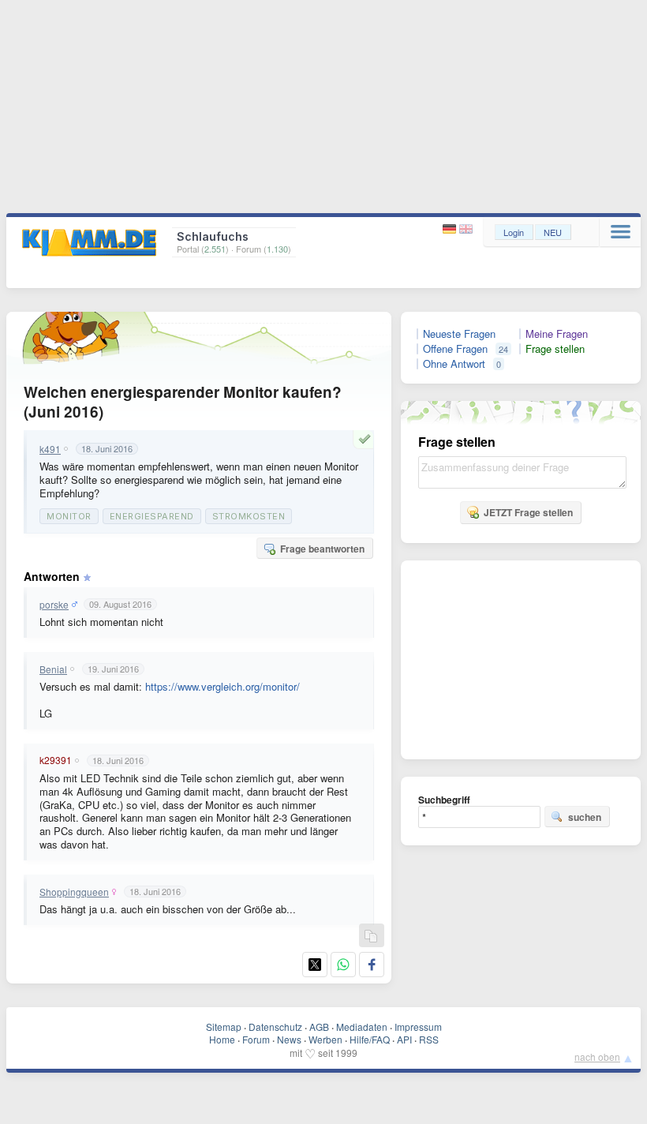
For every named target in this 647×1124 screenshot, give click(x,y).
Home (222, 1039)
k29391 (55, 760)
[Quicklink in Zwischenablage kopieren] (371, 936)
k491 (50, 449)
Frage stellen (555, 349)
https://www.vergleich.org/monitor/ (222, 686)
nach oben (597, 1056)
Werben (325, 1039)
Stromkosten (249, 516)
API (404, 1039)
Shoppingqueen (74, 892)
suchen (584, 817)
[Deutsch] (451, 229)
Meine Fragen (556, 334)
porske (54, 604)
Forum (256, 1039)
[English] (466, 229)
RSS (429, 1039)
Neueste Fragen (459, 334)
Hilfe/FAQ (370, 1039)
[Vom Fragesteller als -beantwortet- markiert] (367, 439)
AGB (319, 1026)
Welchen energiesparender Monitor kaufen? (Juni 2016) (183, 401)
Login (513, 232)
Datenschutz (275, 1026)
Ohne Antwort (454, 364)
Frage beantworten (322, 548)
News (289, 1039)
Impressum (418, 1026)
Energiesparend (152, 516)
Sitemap (223, 1026)
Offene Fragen (455, 349)
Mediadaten (361, 1026)
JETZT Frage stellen (528, 512)
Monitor (69, 516)
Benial (53, 669)
